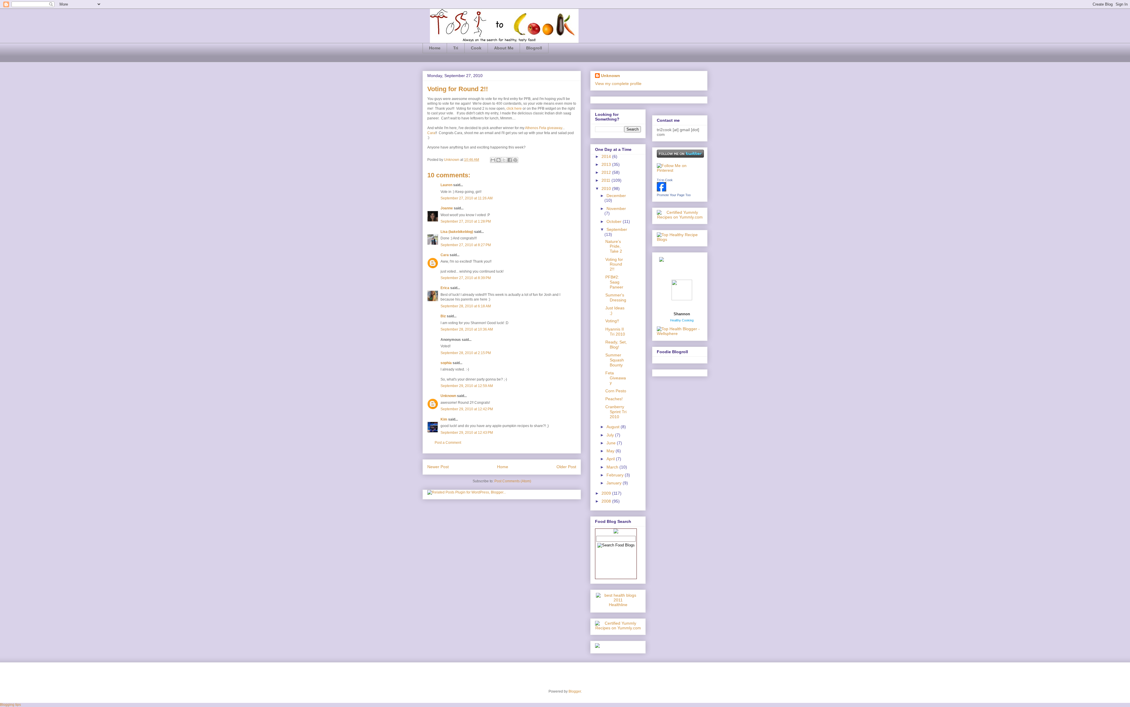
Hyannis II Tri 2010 (615, 331)
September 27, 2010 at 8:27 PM (466, 245)
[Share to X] (504, 160)
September (616, 229)
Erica (445, 288)
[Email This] (493, 160)
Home (435, 48)
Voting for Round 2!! (614, 264)
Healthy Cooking (682, 320)
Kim (444, 419)
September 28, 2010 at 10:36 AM (467, 329)
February (615, 475)
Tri (455, 48)
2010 (606, 188)
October (614, 221)
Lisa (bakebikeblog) (457, 232)
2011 (606, 180)
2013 (606, 164)
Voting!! (612, 321)
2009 (606, 493)
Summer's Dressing (615, 297)
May (611, 450)
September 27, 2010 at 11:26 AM (467, 198)
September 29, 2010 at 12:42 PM (467, 409)
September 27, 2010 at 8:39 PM (466, 278)
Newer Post (438, 466)
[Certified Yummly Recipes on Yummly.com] (618, 628)
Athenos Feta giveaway (543, 128)
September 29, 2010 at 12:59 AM (467, 386)
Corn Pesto (615, 390)
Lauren (446, 185)
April (611, 458)
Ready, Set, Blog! (616, 344)
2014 (606, 156)
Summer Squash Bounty (614, 360)
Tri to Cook (665, 180)
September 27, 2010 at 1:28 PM (466, 221)
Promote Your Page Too (674, 195)
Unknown (452, 160)
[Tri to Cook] (661, 190)
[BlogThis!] (498, 160)
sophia (446, 363)
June (611, 443)
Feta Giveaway (615, 378)
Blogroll (534, 48)
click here (514, 108)
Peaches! (614, 398)
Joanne (447, 208)
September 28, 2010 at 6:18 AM (466, 306)
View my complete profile (618, 83)
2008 (606, 501)
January (614, 483)
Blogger (575, 691)
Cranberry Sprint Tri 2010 (616, 411)
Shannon (682, 314)
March (612, 467)
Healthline (618, 604)
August (613, 426)
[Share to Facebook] (510, 160)
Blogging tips (10, 705)
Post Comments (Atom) (512, 481)
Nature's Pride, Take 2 (613, 246)
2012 (606, 172)
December (616, 195)
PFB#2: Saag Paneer (614, 282)
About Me (504, 48)
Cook (476, 48)
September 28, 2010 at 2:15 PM (466, 353)
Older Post (566, 466)
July (610, 435)
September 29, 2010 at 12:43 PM (467, 433)
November (616, 208)
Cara (431, 133)
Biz (443, 316)
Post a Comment (448, 443)
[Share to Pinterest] (515, 160)
